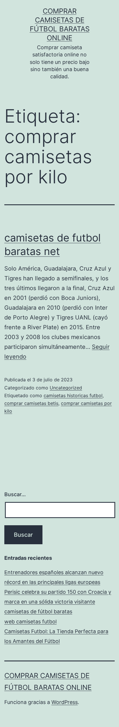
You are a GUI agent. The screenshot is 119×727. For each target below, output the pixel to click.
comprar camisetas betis (31, 403)
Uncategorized (66, 388)
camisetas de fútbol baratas (38, 611)
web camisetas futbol (30, 621)
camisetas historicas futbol (73, 395)
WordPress (64, 702)
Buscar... (15, 494)
